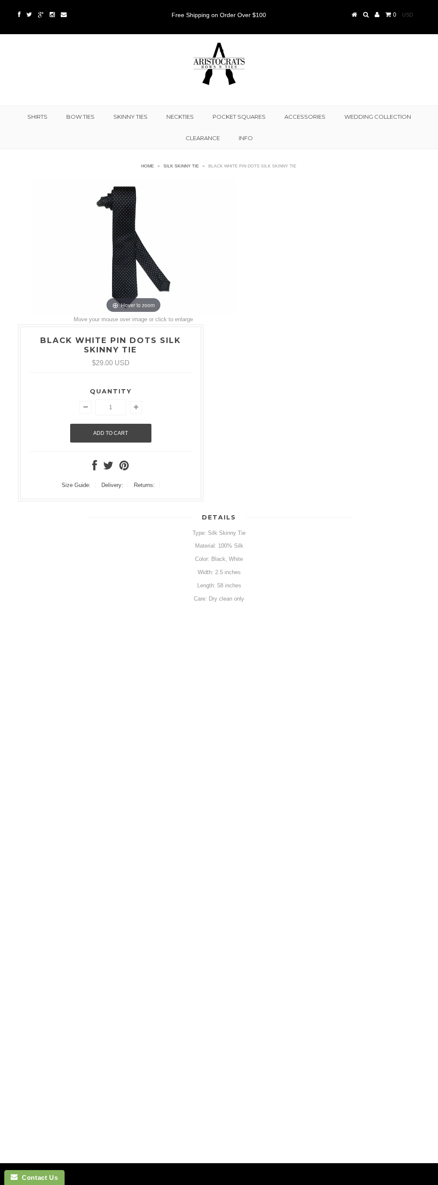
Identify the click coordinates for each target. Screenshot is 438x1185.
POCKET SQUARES (239, 116)
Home (147, 166)
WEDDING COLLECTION (377, 116)
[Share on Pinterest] (124, 467)
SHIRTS (37, 116)
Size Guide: (76, 485)
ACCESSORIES (305, 116)
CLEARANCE (203, 138)
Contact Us (38, 1177)
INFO (246, 138)
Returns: (144, 485)
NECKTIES (180, 116)
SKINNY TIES (130, 116)
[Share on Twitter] (108, 467)
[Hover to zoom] (133, 246)
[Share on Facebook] (94, 467)
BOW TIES (80, 116)
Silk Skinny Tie (181, 166)
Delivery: (112, 485)
